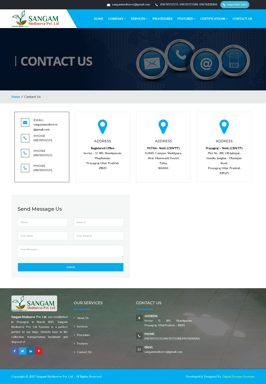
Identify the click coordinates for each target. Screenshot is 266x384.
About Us (83, 318)
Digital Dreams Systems (239, 376)
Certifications (212, 18)
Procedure (83, 335)
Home (98, 18)
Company (115, 18)
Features (185, 18)
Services (138, 18)
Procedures (162, 18)
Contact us (242, 18)
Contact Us (84, 352)
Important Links (237, 4)
